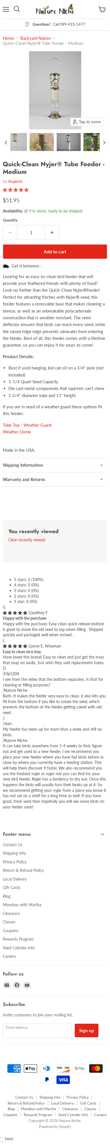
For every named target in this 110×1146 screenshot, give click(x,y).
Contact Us (12, 844)
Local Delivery (15, 879)
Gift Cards (11, 887)
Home (8, 38)
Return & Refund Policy (23, 870)
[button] (14, 142)
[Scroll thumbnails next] (104, 142)
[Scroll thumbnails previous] (5, 142)
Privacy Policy (15, 861)
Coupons (10, 930)
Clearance (11, 913)
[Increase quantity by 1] (52, 232)
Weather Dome (17, 431)
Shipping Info (14, 853)
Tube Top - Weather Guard (27, 424)
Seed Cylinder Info (19, 947)
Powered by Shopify (55, 1126)
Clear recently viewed (26, 540)
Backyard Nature (35, 38)
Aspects (15, 181)
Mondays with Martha (22, 904)
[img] (15, 612)
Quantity (10, 220)
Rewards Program (18, 939)
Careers (9, 956)
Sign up (86, 1030)
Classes (9, 921)
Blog (6, 896)
